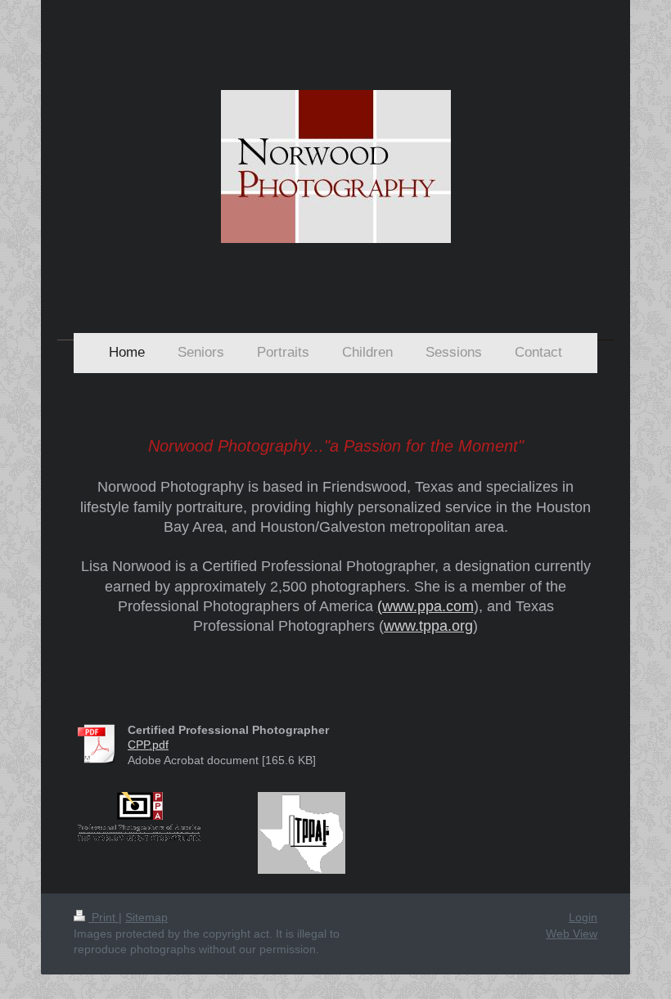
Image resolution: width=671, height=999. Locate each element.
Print (103, 917)
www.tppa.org (428, 626)
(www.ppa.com (425, 606)
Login (583, 917)
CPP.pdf (148, 744)
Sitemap (146, 917)
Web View (571, 933)
